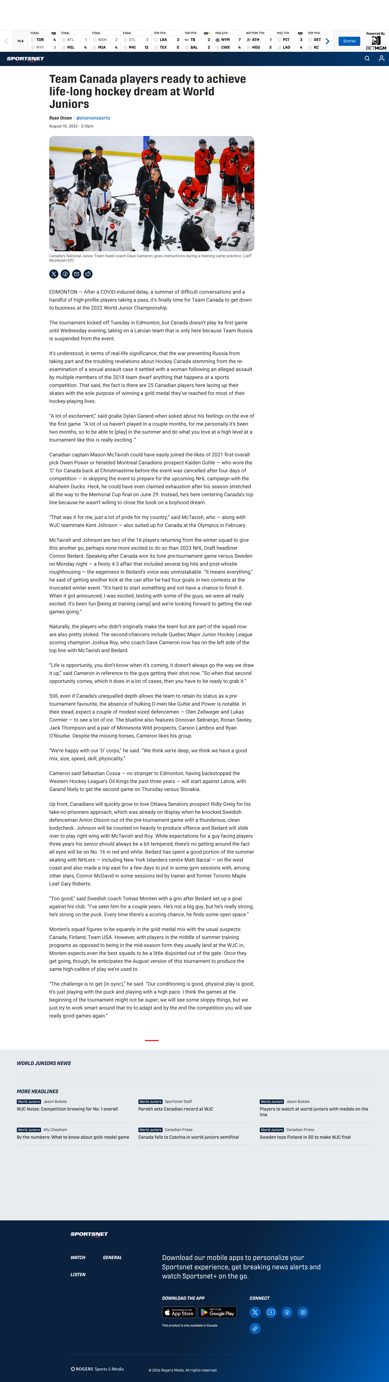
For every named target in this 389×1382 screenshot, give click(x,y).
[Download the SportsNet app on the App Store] (179, 1312)
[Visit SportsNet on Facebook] (287, 1312)
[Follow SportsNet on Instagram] (303, 1312)
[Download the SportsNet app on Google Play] (217, 1312)
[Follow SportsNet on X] (255, 1312)
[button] (367, 59)
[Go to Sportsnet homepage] (25, 59)
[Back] (6, 41)
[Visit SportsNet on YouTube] (271, 1312)
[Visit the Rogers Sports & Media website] (97, 1369)
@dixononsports (93, 118)
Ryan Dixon (60, 118)
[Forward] (327, 41)
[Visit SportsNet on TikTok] (255, 1328)
